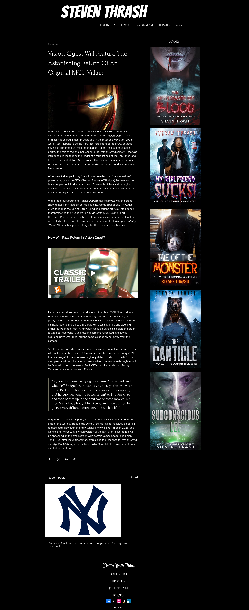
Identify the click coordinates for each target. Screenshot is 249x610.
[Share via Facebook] (49, 459)
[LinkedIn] (129, 601)
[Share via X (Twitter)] (58, 459)
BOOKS (118, 595)
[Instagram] (119, 601)
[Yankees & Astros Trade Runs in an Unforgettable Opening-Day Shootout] (93, 510)
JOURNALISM (118, 588)
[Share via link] (74, 459)
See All (134, 477)
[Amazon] (124, 601)
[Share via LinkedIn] (66, 459)
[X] (113, 601)
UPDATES (118, 581)
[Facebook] (108, 601)
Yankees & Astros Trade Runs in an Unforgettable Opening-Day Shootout (88, 544)
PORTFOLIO (118, 574)
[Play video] (93, 273)
